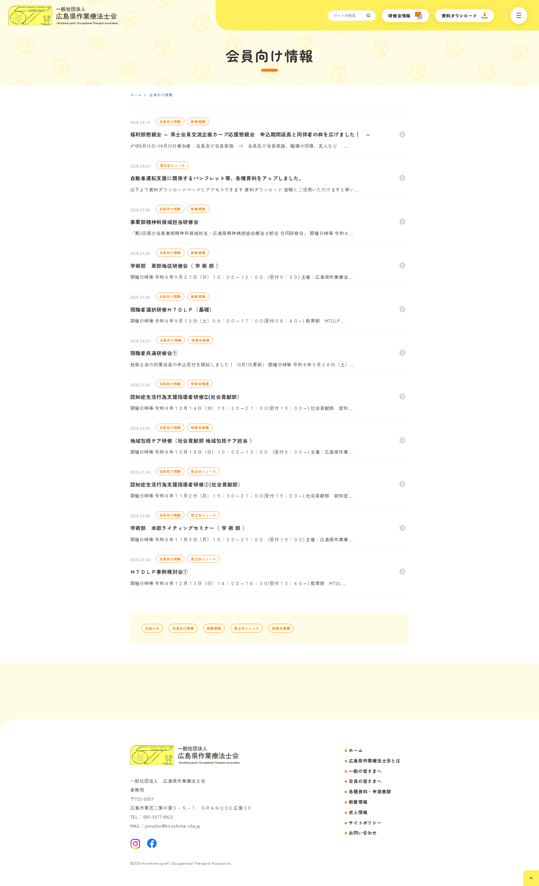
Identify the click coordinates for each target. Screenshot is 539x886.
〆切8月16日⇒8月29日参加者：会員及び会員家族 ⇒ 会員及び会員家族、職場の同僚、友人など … (239, 145)
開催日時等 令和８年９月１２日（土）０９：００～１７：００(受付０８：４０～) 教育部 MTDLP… (237, 320)
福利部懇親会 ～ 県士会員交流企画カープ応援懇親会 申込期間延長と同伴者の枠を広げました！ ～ (250, 134)
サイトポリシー (365, 822)
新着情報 (198, 121)
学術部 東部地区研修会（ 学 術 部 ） (175, 265)
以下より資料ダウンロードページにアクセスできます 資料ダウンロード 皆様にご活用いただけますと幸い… (244, 189)
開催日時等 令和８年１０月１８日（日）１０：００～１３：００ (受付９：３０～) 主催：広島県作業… (241, 451)
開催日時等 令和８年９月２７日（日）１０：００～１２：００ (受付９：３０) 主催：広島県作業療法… (241, 276)
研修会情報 (399, 16)
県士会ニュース (172, 165)
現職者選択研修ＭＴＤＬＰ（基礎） (172, 309)
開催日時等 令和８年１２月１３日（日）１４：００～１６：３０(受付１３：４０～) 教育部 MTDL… (238, 583)
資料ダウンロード (459, 16)
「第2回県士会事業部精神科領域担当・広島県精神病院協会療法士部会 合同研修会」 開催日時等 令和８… (241, 233)
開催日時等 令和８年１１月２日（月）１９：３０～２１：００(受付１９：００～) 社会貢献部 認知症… (241, 495)
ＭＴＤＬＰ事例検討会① (159, 571)
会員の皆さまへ (365, 781)
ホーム (136, 94)
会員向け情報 (161, 94)
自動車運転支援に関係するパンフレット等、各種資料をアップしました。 (217, 178)
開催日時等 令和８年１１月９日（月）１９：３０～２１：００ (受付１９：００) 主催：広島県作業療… (241, 539)
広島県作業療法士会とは (374, 760)
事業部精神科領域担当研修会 (164, 221)
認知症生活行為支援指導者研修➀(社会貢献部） (186, 396)
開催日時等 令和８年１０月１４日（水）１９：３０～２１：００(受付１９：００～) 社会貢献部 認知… (241, 408)
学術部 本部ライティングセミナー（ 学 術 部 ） (189, 527)
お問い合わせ (363, 832)
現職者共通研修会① (154, 353)
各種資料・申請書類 (370, 791)
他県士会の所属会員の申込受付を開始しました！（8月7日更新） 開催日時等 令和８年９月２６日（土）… (242, 364)
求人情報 (358, 812)
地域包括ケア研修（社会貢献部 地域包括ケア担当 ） (192, 440)
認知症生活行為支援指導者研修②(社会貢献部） (186, 484)
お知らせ (152, 628)
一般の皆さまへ (365, 771)
